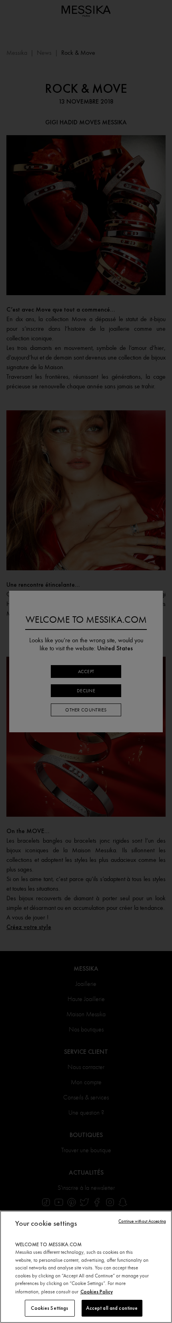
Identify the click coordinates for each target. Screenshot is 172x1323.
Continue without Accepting (142, 1221)
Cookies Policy (96, 1291)
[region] (86, 1267)
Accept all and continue (112, 1308)
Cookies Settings (49, 1308)
